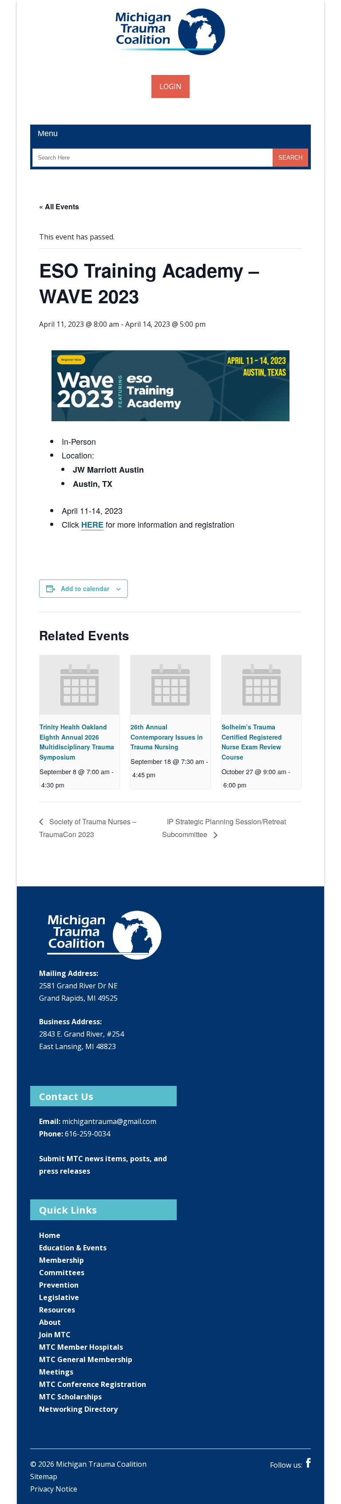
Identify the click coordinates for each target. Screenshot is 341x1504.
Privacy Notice (53, 1489)
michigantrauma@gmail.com (109, 1121)
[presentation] (79, 685)
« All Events (59, 206)
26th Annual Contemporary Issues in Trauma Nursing (167, 736)
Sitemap (43, 1476)
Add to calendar (85, 588)
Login (170, 86)
